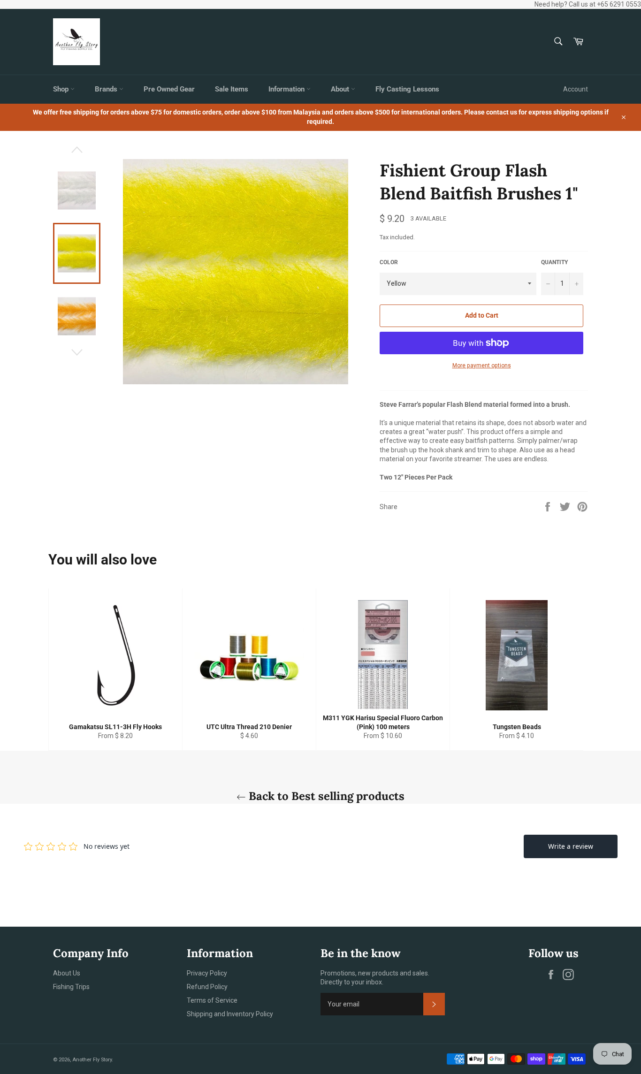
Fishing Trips (71, 986)
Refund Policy (207, 986)
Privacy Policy (207, 973)
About (341, 89)
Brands (107, 89)
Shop (61, 89)
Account (575, 89)
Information (287, 89)
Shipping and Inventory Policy (230, 1014)
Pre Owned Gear (169, 89)
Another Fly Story (92, 1060)
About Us (66, 973)
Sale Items (231, 89)
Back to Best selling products (325, 796)
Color (389, 262)
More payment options (481, 365)
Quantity (554, 262)
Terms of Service (212, 1000)
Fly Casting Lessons (407, 89)
